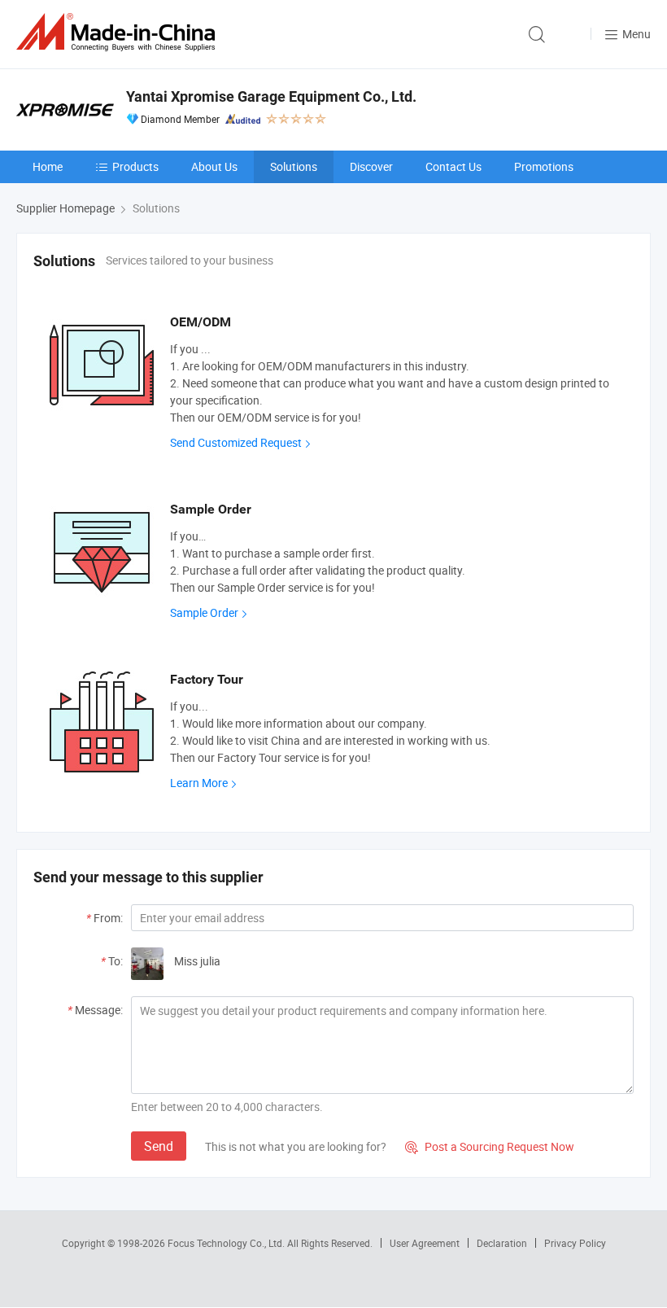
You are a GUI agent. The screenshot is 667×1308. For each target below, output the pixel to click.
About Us (214, 166)
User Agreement (425, 1242)
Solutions (293, 166)
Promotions (543, 166)
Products (135, 166)
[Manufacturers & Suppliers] (118, 32)
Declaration (502, 1242)
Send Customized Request (236, 442)
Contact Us (453, 166)
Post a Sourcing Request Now (489, 1146)
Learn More (199, 782)
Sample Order (204, 612)
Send (158, 1146)
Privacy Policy (575, 1242)
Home (48, 166)
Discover (371, 166)
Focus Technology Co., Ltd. (227, 1242)
